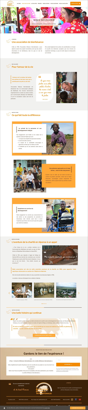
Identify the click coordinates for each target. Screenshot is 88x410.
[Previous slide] (9, 293)
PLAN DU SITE (11, 399)
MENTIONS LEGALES (23, 399)
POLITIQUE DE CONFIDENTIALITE (39, 399)
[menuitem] (19, 3)
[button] (77, 408)
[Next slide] (79, 293)
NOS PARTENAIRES (55, 399)
